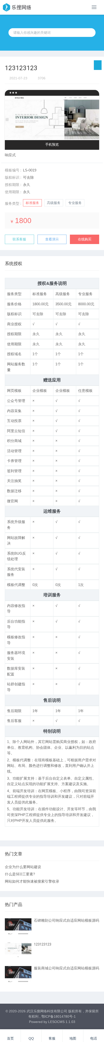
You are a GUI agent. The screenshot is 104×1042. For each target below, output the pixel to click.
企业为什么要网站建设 (23, 867)
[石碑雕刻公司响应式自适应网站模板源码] (18, 926)
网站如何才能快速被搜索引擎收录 (32, 881)
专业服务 (75, 203)
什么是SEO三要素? (20, 874)
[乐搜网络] (16, 7)
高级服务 (53, 203)
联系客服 (19, 239)
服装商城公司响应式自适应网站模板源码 (66, 968)
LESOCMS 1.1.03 (61, 1022)
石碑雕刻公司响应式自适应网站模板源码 (66, 920)
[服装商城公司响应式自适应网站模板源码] (18, 974)
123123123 (42, 944)
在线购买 (84, 239)
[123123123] (18, 950)
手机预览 (52, 144)
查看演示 (52, 239)
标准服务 (32, 203)
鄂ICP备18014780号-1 (58, 1016)
